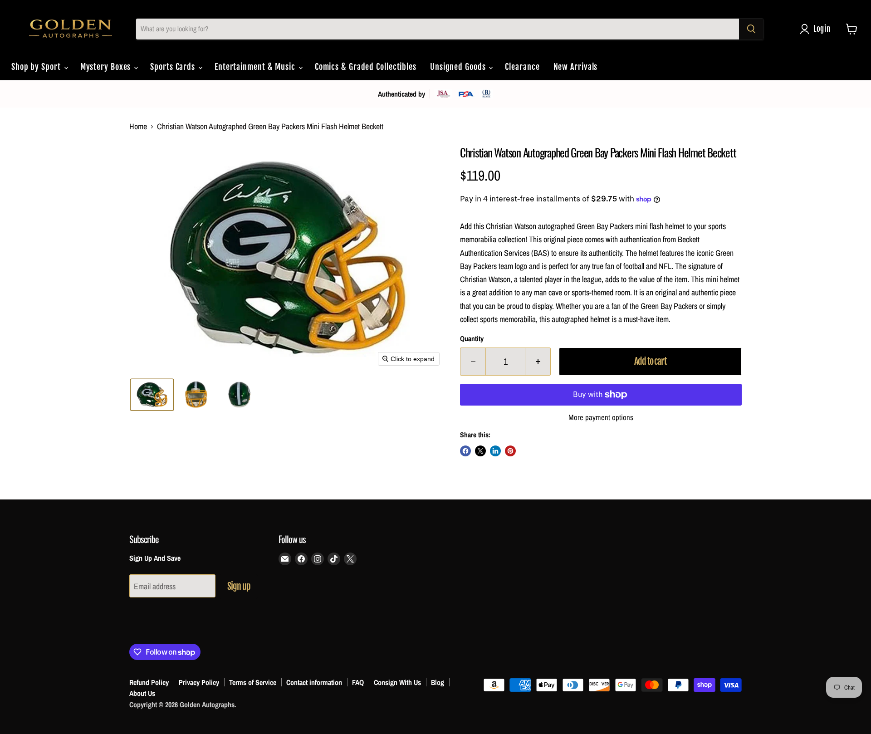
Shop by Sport (37, 67)
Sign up (238, 586)
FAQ (358, 682)
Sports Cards (173, 67)
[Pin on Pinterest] (510, 450)
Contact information (314, 682)
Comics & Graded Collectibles (365, 67)
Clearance (522, 67)
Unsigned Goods (459, 67)
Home (138, 127)
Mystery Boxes (106, 67)
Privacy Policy (199, 682)
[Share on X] (480, 450)
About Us (142, 693)
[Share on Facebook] (465, 450)
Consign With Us (397, 682)
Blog (437, 682)
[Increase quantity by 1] (538, 361)
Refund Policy (149, 682)
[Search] (751, 29)
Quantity (472, 339)
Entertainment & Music (256, 67)
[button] (817, 29)
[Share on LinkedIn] (495, 450)
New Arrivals (575, 67)
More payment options (600, 417)
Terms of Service (252, 682)
